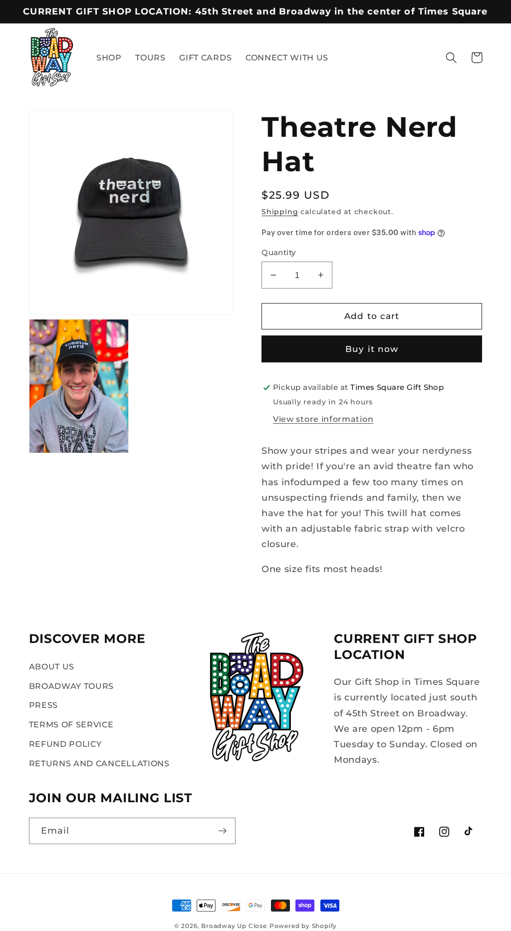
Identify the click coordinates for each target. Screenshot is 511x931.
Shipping (279, 212)
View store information (323, 419)
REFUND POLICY (65, 744)
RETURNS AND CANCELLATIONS (99, 763)
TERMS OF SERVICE (71, 724)
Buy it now (372, 348)
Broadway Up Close (234, 926)
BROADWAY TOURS (71, 686)
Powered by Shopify (303, 926)
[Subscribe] (222, 831)
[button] (451, 57)
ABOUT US (52, 666)
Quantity (278, 252)
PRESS (43, 705)
